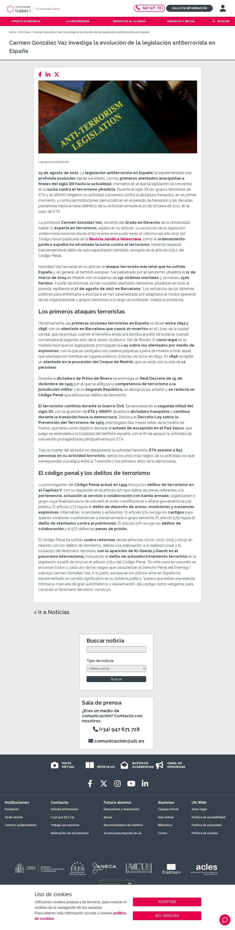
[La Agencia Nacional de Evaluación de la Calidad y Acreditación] (104, 868)
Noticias (24, 32)
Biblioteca (165, 825)
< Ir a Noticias (51, 612)
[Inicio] (49, 9)
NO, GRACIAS (167, 916)
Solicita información (189, 8)
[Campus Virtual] (223, 8)
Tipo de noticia (100, 661)
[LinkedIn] (49, 75)
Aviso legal (199, 809)
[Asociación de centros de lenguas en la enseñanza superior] (204, 869)
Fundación (12, 809)
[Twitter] (58, 75)
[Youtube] (131, 783)
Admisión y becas (181, 21)
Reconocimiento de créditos (123, 825)
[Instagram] (117, 783)
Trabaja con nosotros (65, 825)
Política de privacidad (206, 825)
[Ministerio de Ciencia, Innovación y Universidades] (39, 868)
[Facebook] (41, 75)
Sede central (14, 817)
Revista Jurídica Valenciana (115, 239)
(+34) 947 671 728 (119, 729)
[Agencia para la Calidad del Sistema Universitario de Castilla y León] (138, 868)
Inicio (12, 32)
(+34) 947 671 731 (63, 817)
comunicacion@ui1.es (118, 741)
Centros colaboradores (20, 825)
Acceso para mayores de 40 (123, 833)
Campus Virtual (168, 809)
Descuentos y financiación (121, 809)
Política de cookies (205, 833)
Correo (162, 833)
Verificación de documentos (70, 833)
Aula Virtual (165, 817)
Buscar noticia (105, 640)
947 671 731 (153, 8)
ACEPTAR (167, 902)
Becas (108, 817)
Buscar (223, 21)
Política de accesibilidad (208, 817)
